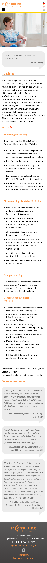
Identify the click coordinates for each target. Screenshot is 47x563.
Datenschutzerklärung (23, 558)
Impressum (23, 554)
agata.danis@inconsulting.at (24, 545)
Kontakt (5, 127)
